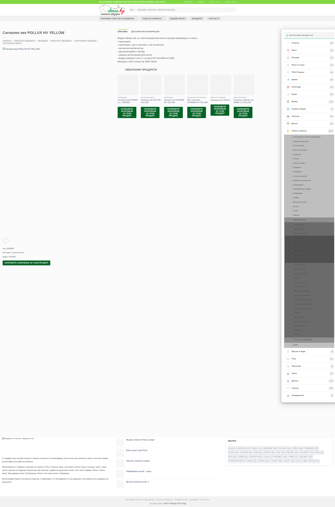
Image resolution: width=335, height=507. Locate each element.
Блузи (292, 94)
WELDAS (314, 461)
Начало (7, 41)
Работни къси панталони (302, 308)
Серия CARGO (298, 317)
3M (232, 448)
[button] (6, 240)
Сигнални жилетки (300, 247)
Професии (297, 154)
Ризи (291, 359)
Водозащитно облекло (301, 295)
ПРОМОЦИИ (298, 193)
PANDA (242, 457)
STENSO (12, 257)
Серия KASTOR (299, 265)
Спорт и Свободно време (302, 339)
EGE (280, 452)
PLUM (295, 211)
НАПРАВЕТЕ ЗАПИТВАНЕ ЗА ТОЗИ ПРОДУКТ (26, 263)
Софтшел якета (299, 269)
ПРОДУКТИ (297, 172)
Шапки (292, 79)
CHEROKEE (311, 448)
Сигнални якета (12, 43)
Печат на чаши (295, 65)
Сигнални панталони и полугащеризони (308, 242)
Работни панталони (300, 291)
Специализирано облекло (303, 304)
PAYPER (255, 457)
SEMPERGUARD (237, 461)
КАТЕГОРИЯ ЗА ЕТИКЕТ (302, 189)
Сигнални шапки (300, 238)
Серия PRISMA (299, 229)
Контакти (214, 19)
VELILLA (301, 461)
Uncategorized (295, 395)
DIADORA (246, 452)
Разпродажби (298, 185)
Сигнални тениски (300, 260)
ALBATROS (243, 448)
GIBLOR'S (292, 452)
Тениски (296, 334)
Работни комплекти (300, 274)
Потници (293, 57)
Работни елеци (299, 326)
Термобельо (297, 330)
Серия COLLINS (299, 287)
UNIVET (289, 461)
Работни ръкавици (300, 150)
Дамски (292, 381)
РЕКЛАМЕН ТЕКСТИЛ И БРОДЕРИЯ (117, 19)
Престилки (294, 366)
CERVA (297, 448)
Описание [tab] (122, 32)
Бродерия (197, 19)
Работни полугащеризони (303, 300)
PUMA (293, 457)
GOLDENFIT (306, 452)
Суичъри (293, 116)
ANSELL (256, 448)
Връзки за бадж (296, 351)
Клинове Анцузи (296, 109)
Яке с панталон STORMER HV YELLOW (197, 101)
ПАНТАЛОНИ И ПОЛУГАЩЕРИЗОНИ (306, 137)
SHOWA (263, 461)
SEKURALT (306, 457)
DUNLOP (269, 452)
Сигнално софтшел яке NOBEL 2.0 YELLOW (244, 101)
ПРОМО (296, 198)
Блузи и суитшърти (300, 321)
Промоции (297, 167)
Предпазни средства (301, 141)
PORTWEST (279, 457)
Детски (292, 123)
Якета (292, 50)
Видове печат (177, 19)
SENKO (251, 461)
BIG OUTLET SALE (300, 202)
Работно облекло (152, 19)
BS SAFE (284, 448)
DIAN (257, 452)
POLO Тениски (295, 72)
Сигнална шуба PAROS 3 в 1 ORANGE (128, 101)
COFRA (233, 452)
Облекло (43, 41)
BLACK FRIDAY (298, 146)
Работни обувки (299, 163)
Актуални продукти (300, 176)
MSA (232, 457)
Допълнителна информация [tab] (145, 32)
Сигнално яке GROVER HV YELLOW (174, 101)
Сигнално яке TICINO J (220, 100)
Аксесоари (294, 87)
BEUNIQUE (270, 448)
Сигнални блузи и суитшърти (304, 255)
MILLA (319, 452)
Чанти (292, 373)
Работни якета (298, 282)
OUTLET (296, 159)
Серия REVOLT (299, 225)
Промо (295, 345)
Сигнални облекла (85, 41)
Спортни (293, 43)
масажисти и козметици (302, 180)
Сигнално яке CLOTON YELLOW (151, 101)
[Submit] (233, 10)
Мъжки (292, 101)
